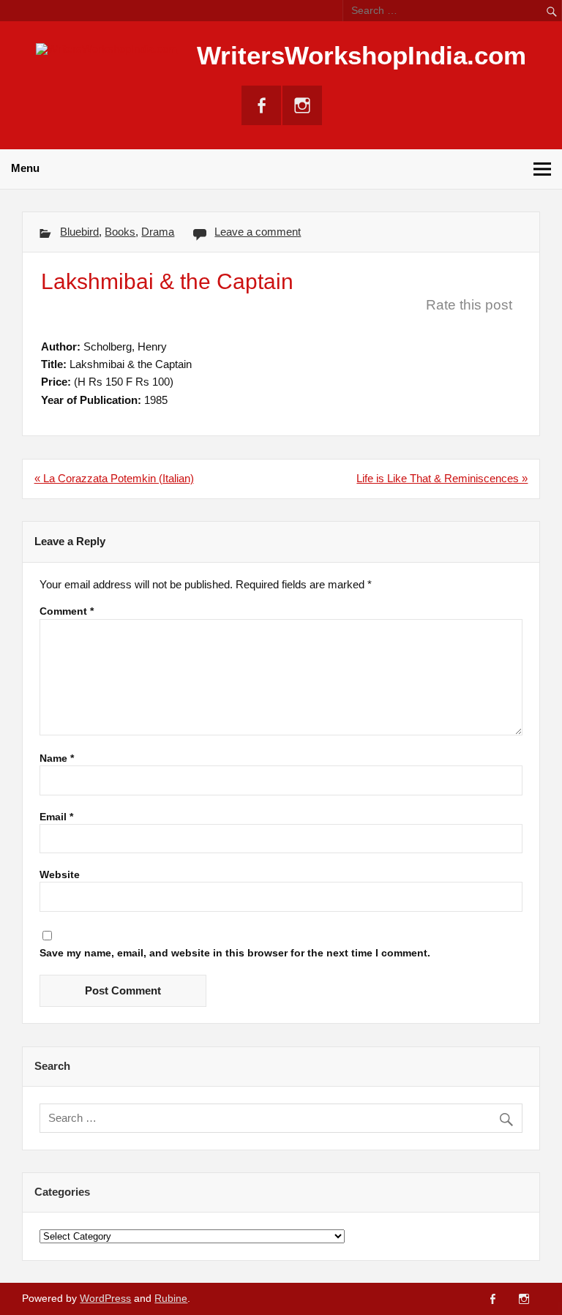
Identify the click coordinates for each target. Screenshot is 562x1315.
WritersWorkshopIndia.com (361, 55)
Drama (157, 231)
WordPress (105, 1298)
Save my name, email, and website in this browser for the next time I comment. (235, 953)
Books (120, 231)
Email (56, 817)
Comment (67, 612)
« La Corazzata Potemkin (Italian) (114, 478)
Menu (25, 168)
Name (57, 759)
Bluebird (79, 231)
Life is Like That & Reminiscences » (442, 478)
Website (60, 875)
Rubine (170, 1298)
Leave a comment (257, 231)
